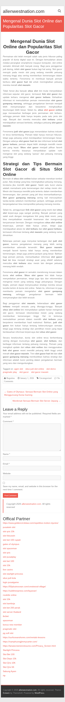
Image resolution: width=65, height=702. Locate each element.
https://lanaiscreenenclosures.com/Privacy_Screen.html (29, 646)
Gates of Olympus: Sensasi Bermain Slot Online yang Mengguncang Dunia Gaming (31, 393)
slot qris (6, 552)
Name (6, 454)
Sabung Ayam (9, 671)
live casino (8, 569)
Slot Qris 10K (9, 663)
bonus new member (12, 624)
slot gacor (49, 110)
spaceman (8, 620)
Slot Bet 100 (9, 654)
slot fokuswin (9, 535)
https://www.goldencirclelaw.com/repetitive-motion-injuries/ (30, 523)
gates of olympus (11, 544)
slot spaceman (10, 548)
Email (6, 464)
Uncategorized (45, 378)
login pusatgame (11, 582)
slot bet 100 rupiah (12, 540)
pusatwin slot (9, 527)
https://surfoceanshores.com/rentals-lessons (24, 637)
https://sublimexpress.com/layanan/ (20, 591)
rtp (4, 675)
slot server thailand (12, 612)
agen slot (18, 369)
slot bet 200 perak (11, 607)
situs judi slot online (34, 369)
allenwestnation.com (23, 11)
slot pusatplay (9, 557)
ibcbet (6, 616)
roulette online (9, 595)
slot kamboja (9, 603)
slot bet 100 (8, 561)
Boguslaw (10, 378)
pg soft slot (8, 633)
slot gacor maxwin (39, 372)
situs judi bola (9, 578)
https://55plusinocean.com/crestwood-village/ (24, 586)
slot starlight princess (13, 574)
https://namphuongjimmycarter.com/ (20, 641)
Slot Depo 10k (9, 658)
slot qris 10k (8, 531)
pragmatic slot (9, 629)
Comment (8, 421)
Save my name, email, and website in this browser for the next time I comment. (30, 488)
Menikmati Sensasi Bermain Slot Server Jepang (37, 401)
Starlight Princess (11, 650)
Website (7, 473)
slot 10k (6, 565)
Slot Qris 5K (8, 667)
